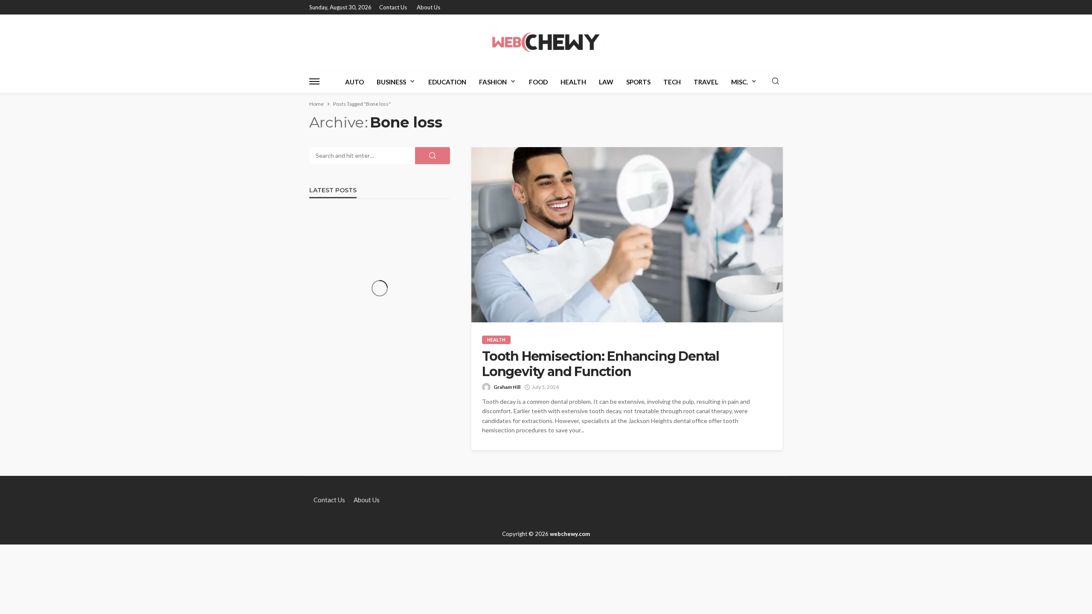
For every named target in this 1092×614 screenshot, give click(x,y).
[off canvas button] (314, 81)
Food (538, 82)
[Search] (775, 81)
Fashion (493, 82)
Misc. (739, 82)
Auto (354, 82)
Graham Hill (507, 387)
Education (447, 82)
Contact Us (393, 7)
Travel (706, 82)
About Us (428, 7)
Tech (672, 82)
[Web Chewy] (546, 42)
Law (606, 82)
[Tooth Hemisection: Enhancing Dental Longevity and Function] (627, 234)
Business (391, 82)
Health (573, 82)
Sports (638, 82)
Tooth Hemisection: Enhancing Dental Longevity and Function (600, 364)
